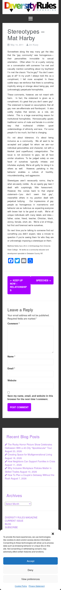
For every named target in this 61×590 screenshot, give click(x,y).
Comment (13, 323)
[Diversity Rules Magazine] (30, 6)
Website (11, 380)
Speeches (43, 280)
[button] (52, 533)
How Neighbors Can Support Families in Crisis (31, 461)
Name (11, 356)
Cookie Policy (21, 586)
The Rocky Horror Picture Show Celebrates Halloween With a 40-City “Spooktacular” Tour (28, 446)
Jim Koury (33, 44)
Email (11, 368)
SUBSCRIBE (11, 527)
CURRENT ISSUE (14, 520)
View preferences (30, 579)
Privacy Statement (37, 586)
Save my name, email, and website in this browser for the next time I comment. (30, 397)
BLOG (8, 524)
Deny (30, 570)
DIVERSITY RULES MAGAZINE (21, 517)
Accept (30, 561)
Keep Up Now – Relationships (18, 285)
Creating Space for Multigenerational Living (30, 454)
